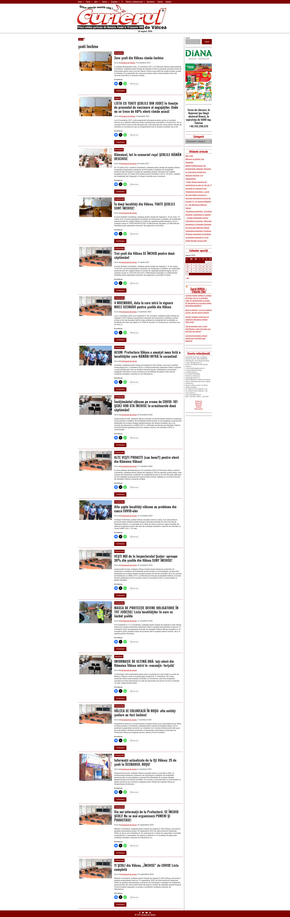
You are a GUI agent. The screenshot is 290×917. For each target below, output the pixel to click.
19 (196, 269)
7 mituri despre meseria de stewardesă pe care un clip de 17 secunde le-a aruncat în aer (198, 185)
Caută (187, 38)
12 (196, 267)
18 (191, 269)
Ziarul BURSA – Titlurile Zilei (198, 290)
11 (191, 267)
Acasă (80, 1)
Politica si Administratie (134, 1)
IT (122, 1)
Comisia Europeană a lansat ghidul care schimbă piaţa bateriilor (196, 338)
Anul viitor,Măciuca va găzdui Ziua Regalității (194, 159)
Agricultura (151, 1)
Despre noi (198, 401)
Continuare (121, 91)
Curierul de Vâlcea (148, 915)
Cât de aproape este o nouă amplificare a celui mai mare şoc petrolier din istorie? (198, 329)
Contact (160, 1)
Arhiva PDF (198, 403)
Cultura (104, 1)
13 (200, 267)
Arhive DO (198, 405)
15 (206, 267)
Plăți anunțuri (199, 409)
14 (203, 267)
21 (203, 269)
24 (187, 271)
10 (187, 267)
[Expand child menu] (83, 1)
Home (81, 39)
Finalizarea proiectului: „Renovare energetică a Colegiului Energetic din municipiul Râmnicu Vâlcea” (198, 224)
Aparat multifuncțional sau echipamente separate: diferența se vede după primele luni (198, 169)
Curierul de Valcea (128, 63)
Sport (96, 1)
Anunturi (169, 1)
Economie (114, 1)
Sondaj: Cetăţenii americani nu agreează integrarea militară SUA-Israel (197, 319)
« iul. (187, 278)
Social (88, 1)
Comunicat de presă (129, 163)
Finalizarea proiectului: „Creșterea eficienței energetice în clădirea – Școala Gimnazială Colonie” (198, 214)
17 (187, 269)
